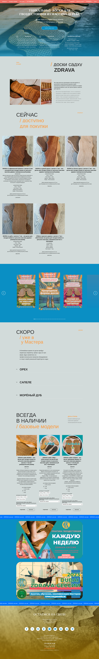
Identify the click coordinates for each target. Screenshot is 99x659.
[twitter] (32, 629)
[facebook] (26, 629)
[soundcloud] (67, 629)
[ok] (44, 629)
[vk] (38, 629)
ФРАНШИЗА (89, 1)
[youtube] (55, 629)
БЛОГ (95, 1)
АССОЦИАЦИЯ (30, 1)
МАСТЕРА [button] (22, 1)
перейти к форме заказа (49, 28)
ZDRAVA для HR (80, 1)
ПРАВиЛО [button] (4, 1)
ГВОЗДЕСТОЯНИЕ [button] (13, 1)
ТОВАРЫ (72, 1)
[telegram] (72, 629)
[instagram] (49, 629)
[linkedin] (61, 629)
